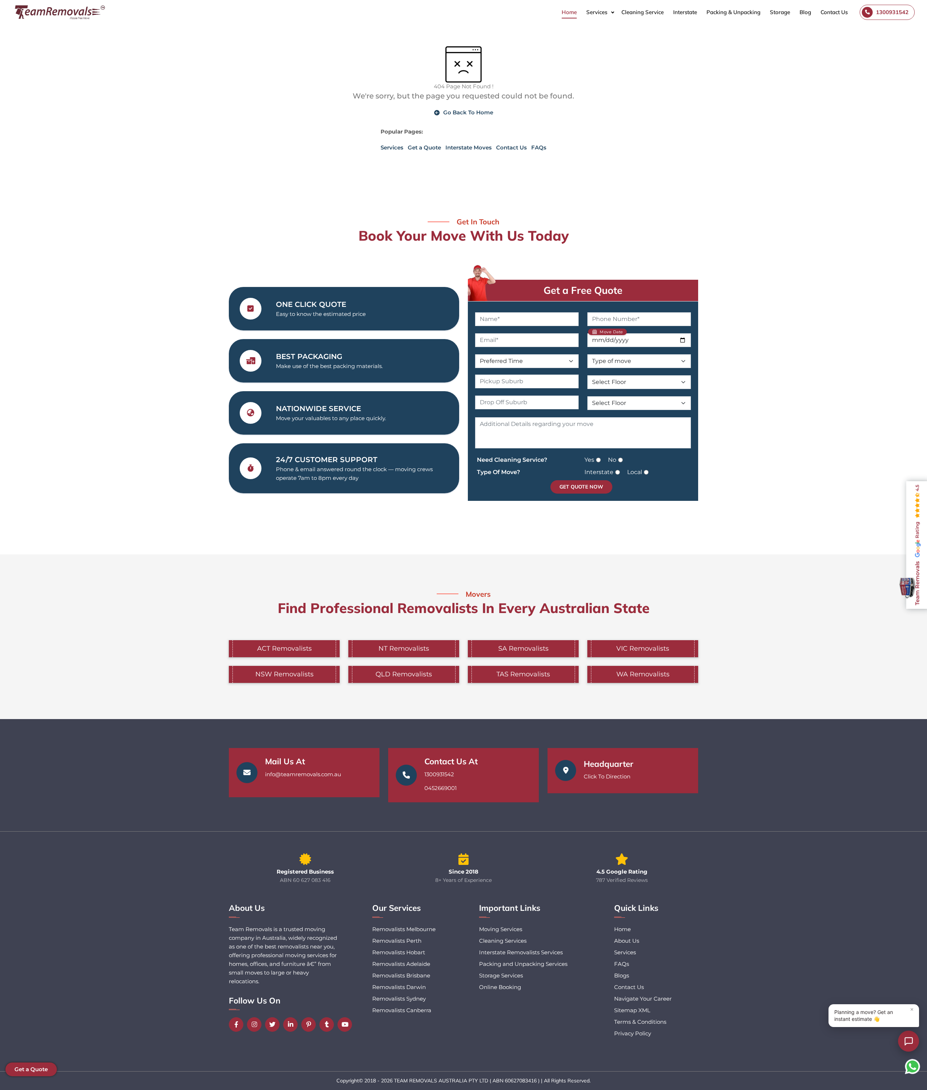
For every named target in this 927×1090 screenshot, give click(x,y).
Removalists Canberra (401, 1010)
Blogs (621, 975)
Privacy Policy (632, 1033)
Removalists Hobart (398, 952)
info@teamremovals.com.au (303, 774)
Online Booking (500, 987)
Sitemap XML (632, 1010)
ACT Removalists (284, 648)
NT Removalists (403, 648)
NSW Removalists (284, 674)
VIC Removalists (642, 648)
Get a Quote (424, 147)
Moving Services (500, 929)
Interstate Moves (468, 147)
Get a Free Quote (583, 290)
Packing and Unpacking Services (523, 963)
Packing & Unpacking (733, 12)
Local (634, 472)
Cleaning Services (503, 940)
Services (596, 12)
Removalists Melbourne (404, 929)
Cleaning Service (642, 12)
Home (569, 12)
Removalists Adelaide (401, 963)
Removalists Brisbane (401, 975)
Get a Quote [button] (31, 1069)
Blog (805, 12)
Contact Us (834, 12)
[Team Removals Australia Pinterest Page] (310, 1024)
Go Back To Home (468, 112)
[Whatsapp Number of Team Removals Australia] (912, 1066)
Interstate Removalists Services (521, 952)
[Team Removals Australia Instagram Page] (256, 1024)
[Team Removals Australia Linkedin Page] (292, 1024)
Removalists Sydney (399, 998)
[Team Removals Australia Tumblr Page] (328, 1024)
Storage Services (501, 975)
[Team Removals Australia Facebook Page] (238, 1024)
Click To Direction (607, 776)
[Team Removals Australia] (59, 12)
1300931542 (439, 774)
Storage (780, 12)
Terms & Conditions (640, 1021)
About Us (626, 940)
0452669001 (440, 788)
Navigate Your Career (643, 998)
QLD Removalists (404, 674)
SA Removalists (523, 648)
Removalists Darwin (399, 987)
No (612, 459)
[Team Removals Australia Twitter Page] (274, 1024)
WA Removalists (643, 674)
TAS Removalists (523, 674)
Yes (589, 459)
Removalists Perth (396, 940)
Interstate (685, 12)
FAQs (538, 147)
